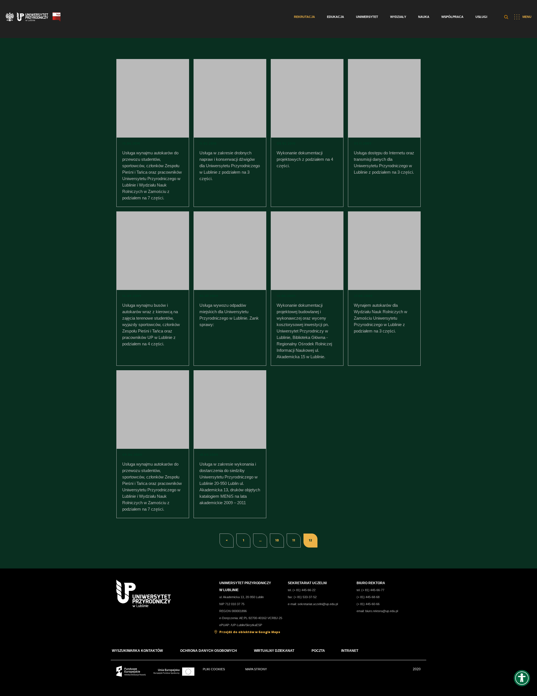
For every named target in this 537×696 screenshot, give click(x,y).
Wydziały (398, 16)
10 (277, 540)
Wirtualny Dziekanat (274, 651)
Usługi (481, 16)
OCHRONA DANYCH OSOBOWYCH (209, 651)
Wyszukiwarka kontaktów (137, 651)
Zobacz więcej (152, 98)
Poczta (318, 651)
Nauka (423, 16)
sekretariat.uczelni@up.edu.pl (318, 604)
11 (293, 540)
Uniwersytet (367, 16)
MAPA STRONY (256, 669)
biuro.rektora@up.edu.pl (381, 611)
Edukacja (335, 16)
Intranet (349, 651)
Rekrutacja (304, 16)
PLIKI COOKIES (214, 669)
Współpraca (452, 16)
